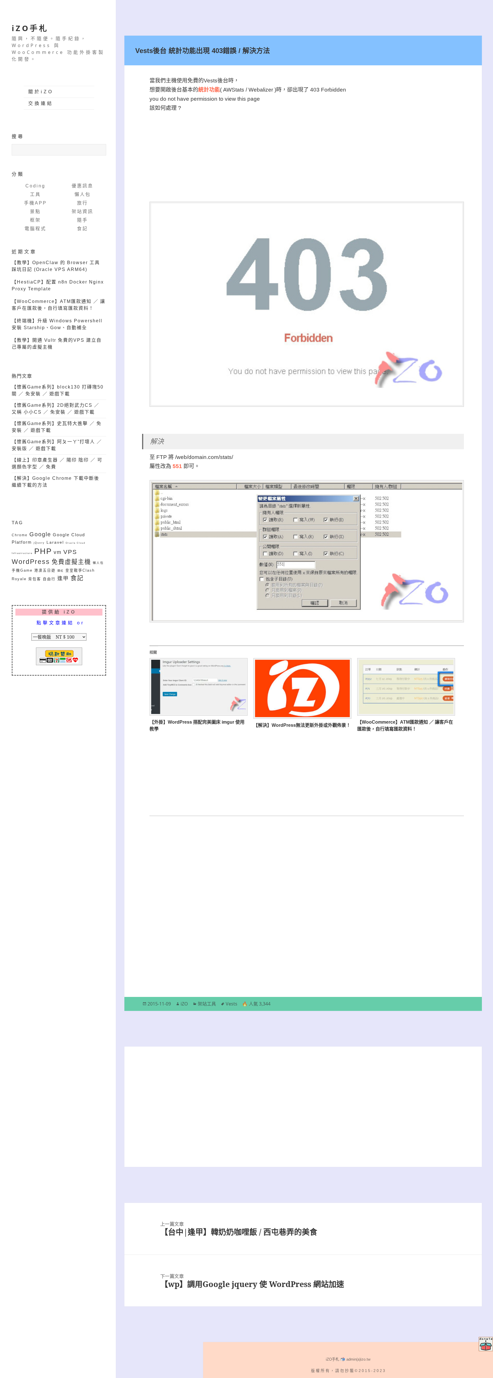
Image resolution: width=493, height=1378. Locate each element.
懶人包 (82, 194)
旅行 (82, 203)
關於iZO (40, 91)
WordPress (31, 561)
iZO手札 (30, 28)
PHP (43, 551)
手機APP (35, 203)
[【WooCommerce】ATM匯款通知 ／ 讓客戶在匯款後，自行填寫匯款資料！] (406, 687)
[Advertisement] (306, 153)
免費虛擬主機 (71, 562)
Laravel (55, 542)
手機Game (22, 570)
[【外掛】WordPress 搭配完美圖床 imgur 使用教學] (198, 687)
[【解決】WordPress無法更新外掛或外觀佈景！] (302, 688)
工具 (35, 194)
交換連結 (40, 103)
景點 (35, 211)
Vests (231, 1004)
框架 (35, 220)
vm (58, 552)
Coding (35, 185)
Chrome (20, 535)
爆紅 (60, 570)
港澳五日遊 (45, 570)
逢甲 (63, 578)
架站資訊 (82, 211)
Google (40, 534)
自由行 (49, 579)
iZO (184, 1004)
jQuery (39, 542)
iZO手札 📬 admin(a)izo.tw (348, 1359)
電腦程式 (35, 228)
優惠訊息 (82, 185)
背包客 (34, 579)
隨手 (82, 220)
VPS (70, 552)
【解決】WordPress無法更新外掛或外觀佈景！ (302, 725)
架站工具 (207, 1004)
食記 (82, 228)
